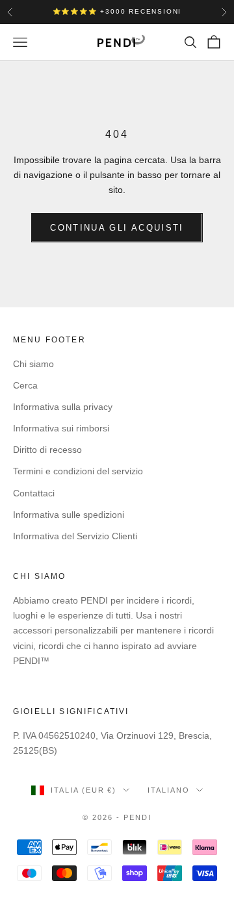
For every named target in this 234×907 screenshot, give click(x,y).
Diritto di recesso (47, 449)
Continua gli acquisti (116, 228)
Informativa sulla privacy (62, 407)
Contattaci (34, 493)
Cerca (25, 385)
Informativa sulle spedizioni (68, 514)
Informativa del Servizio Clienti (75, 536)
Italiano (169, 790)
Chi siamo (33, 364)
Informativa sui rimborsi (61, 428)
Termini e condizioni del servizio (78, 471)
